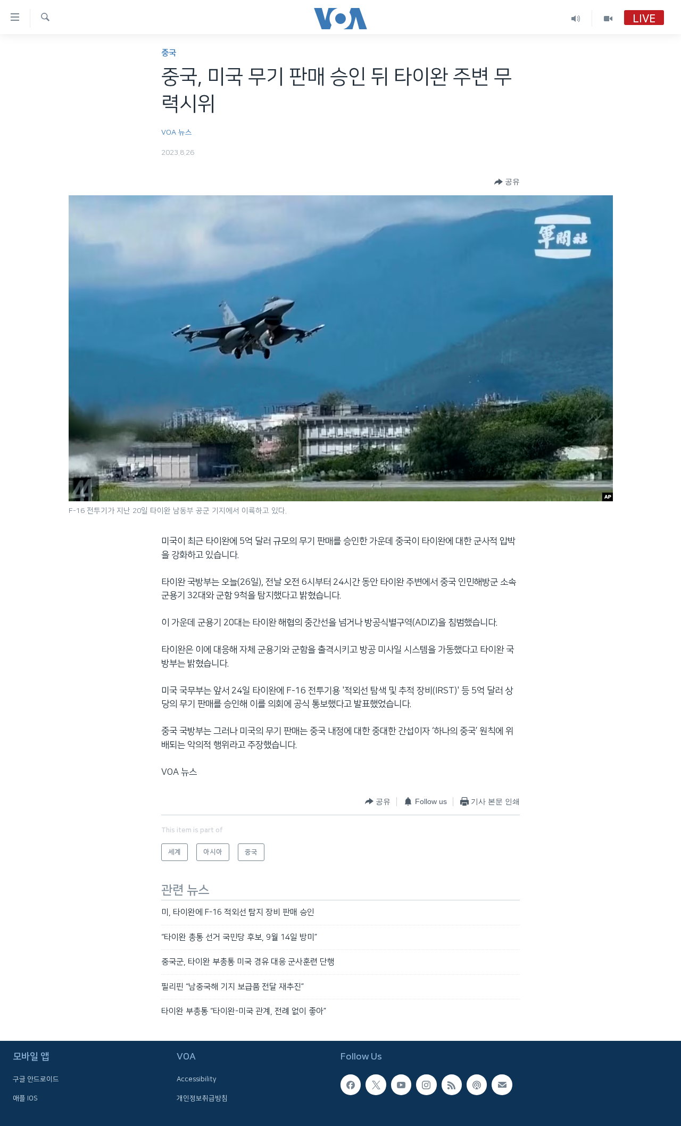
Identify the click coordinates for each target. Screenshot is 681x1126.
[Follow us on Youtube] (401, 1085)
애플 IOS (25, 1098)
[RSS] (452, 1085)
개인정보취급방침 (202, 1098)
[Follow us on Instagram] (426, 1085)
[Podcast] (477, 1085)
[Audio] (576, 18)
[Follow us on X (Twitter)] (376, 1085)
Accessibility (197, 1079)
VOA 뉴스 (176, 132)
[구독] (502, 1085)
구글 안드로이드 (36, 1079)
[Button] (507, 182)
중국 (168, 52)
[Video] (608, 18)
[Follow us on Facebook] (350, 1085)
